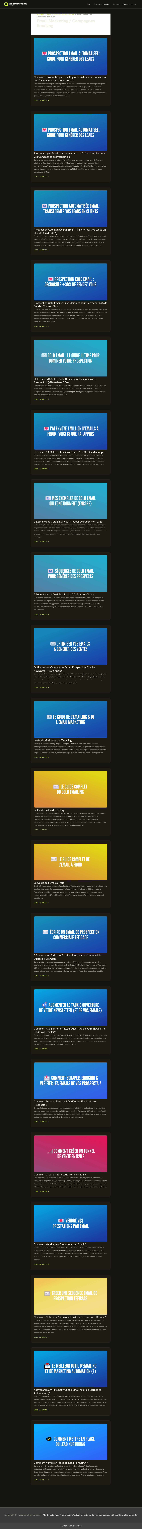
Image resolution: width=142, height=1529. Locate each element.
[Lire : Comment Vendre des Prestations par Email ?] (70, 1223)
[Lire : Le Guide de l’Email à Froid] (70, 862)
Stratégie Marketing (64, 14)
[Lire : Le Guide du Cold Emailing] (70, 789)
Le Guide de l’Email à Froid (49, 882)
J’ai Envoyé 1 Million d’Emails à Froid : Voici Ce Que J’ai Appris (70, 452)
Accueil (40, 14)
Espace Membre (129, 4)
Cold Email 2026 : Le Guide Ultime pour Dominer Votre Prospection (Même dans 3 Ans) (65, 380)
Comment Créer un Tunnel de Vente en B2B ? (60, 1174)
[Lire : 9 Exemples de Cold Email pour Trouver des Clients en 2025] (70, 501)
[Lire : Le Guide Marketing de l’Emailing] (70, 719)
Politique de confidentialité (95, 1515)
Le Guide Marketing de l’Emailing (53, 740)
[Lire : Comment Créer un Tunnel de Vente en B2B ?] (70, 1153)
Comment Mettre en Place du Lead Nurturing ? (61, 1462)
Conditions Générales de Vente (122, 1515)
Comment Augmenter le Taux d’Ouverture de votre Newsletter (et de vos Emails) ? (70, 1030)
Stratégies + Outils (101, 4)
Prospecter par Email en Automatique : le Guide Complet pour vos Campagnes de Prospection (69, 155)
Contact (116, 4)
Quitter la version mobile (71, 1526)
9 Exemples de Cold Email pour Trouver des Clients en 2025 (68, 521)
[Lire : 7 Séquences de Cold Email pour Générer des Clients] (70, 573)
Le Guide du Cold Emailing (49, 810)
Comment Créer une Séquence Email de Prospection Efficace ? (70, 1317)
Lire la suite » (41, 100)
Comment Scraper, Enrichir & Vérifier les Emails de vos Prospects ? (65, 1103)
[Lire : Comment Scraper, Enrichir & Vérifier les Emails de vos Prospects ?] (70, 1080)
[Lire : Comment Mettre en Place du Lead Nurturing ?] (70, 1442)
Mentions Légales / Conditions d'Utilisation (63, 1515)
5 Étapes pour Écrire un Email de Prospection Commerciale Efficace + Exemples (67, 957)
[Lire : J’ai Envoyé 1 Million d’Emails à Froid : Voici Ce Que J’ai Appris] (70, 431)
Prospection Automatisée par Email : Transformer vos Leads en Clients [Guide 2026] (70, 231)
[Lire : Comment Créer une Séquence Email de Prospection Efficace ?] (70, 1296)
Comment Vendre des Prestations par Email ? (60, 1244)
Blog (88, 4)
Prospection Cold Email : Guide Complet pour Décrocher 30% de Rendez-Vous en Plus (70, 304)
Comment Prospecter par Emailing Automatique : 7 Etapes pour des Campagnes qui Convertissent (70, 78)
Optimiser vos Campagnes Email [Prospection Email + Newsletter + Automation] (64, 669)
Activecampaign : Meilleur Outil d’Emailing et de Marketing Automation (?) (67, 1391)
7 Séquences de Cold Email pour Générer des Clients (64, 594)
